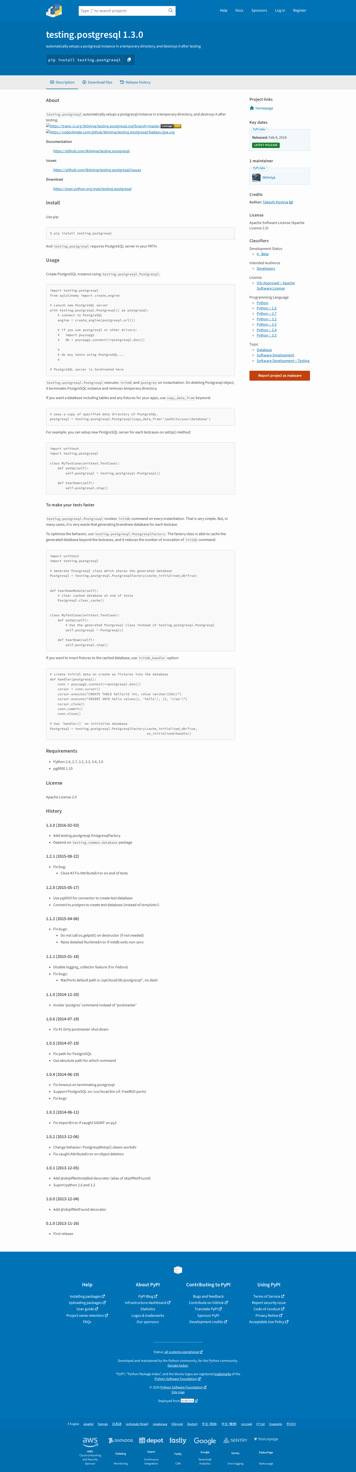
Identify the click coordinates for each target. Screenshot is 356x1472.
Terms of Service (266, 1296)
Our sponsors (148, 1322)
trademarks (222, 1374)
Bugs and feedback (208, 1296)
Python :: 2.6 (267, 308)
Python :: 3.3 (267, 324)
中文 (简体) (209, 1424)
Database (264, 350)
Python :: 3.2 (267, 319)
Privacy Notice (266, 1315)
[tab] (62, 82)
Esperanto (275, 1424)
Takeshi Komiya (275, 202)
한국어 (291, 1424)
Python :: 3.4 (267, 330)
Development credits (206, 1322)
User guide (85, 1309)
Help (223, 10)
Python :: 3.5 (267, 335)
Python (262, 303)
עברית (260, 1424)
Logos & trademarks (148, 1315)
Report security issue (269, 1302)
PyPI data (259, 129)
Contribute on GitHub (206, 1302)
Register (299, 10)
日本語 (117, 1424)
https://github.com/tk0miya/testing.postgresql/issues (97, 170)
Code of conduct (267, 1309)
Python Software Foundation (176, 1378)
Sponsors (259, 10)
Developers (266, 268)
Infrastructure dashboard (145, 1302)
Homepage (264, 108)
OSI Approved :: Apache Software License (276, 285)
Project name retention (85, 1315)
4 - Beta (263, 254)
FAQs (87, 1322)
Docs (239, 10)
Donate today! (178, 1365)
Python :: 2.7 (267, 313)
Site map (178, 1392)
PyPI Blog (145, 1296)
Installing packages (85, 1296)
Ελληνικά (177, 1424)
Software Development (275, 355)
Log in (280, 10)
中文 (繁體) (229, 1424)
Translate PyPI (206, 1309)
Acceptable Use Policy (266, 1322)
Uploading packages (85, 1302)
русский (246, 1424)
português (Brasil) (137, 1424)
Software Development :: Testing (283, 360)
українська (160, 1424)
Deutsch (192, 1424)
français (103, 1424)
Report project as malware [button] (280, 375)
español (88, 1424)
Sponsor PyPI (208, 1315)
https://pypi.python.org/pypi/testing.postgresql (92, 189)
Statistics (147, 1309)
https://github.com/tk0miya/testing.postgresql (91, 151)
